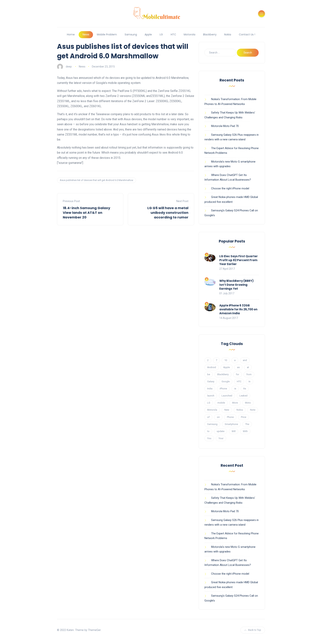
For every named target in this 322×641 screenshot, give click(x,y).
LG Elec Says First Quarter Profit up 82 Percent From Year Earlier (238, 260)
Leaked (243, 395)
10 (225, 360)
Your (221, 438)
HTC (173, 34)
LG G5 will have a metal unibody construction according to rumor (167, 213)
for (237, 374)
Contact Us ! (247, 34)
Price (243, 417)
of (208, 417)
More (235, 402)
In (249, 381)
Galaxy (210, 381)
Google (226, 381)
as (238, 367)
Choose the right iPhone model (230, 188)
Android (211, 367)
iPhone (223, 388)
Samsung (131, 34)
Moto (248, 402)
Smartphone (231, 424)
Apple (148, 34)
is (235, 388)
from (249, 374)
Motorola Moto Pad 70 (225, 126)
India (209, 388)
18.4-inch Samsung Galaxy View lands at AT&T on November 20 (86, 213)
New (226, 409)
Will (234, 431)
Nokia (227, 34)
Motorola (189, 34)
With (245, 431)
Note (252, 409)
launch (210, 395)
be (208, 374)
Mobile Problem (107, 34)
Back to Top (254, 630)
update (220, 431)
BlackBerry (223, 374)
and (245, 360)
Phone (230, 417)
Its (244, 388)
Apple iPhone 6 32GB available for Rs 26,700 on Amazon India (238, 309)
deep (69, 66)
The (247, 424)
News (86, 34)
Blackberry (210, 34)
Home (71, 34)
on (218, 417)
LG (161, 34)
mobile (221, 402)
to (208, 431)
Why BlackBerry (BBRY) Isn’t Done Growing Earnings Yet (236, 285)
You (209, 438)
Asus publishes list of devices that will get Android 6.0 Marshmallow (96, 180)
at (248, 367)
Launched (227, 395)
